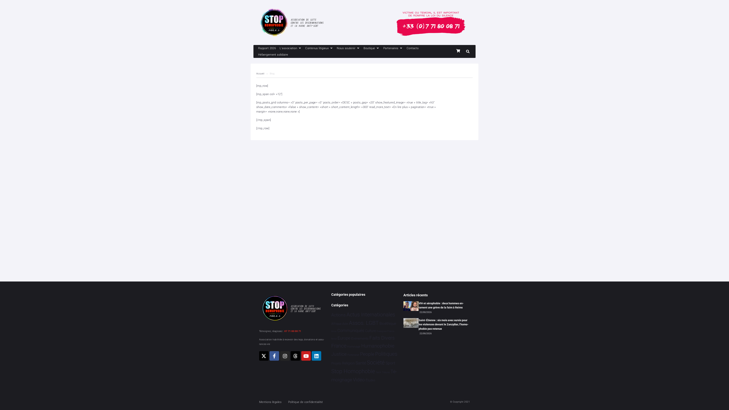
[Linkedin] (316, 356)
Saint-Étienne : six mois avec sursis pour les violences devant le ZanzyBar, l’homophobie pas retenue (444, 324)
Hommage (353, 346)
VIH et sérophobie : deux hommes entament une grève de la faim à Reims (441, 305)
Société (376, 363)
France (338, 346)
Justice (339, 354)
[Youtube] (306, 356)
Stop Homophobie (353, 371)
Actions (338, 315)
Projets (336, 363)
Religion (348, 363)
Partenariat (353, 354)
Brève (334, 331)
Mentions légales (270, 402)
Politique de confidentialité (305, 402)
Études (370, 380)
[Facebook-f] (274, 356)
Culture (370, 331)
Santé (361, 362)
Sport (390, 363)
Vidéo (359, 379)
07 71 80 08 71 (292, 331)
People (367, 354)
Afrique (336, 324)
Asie (345, 324)
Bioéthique (387, 324)
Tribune (386, 372)
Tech (378, 372)
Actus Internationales (370, 314)
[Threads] (295, 356)
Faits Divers (382, 338)
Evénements (360, 338)
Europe (344, 338)
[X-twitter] (264, 356)
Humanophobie (377, 346)
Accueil (260, 73)
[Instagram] (285, 356)
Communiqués (350, 330)
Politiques (386, 354)
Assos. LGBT (364, 323)
